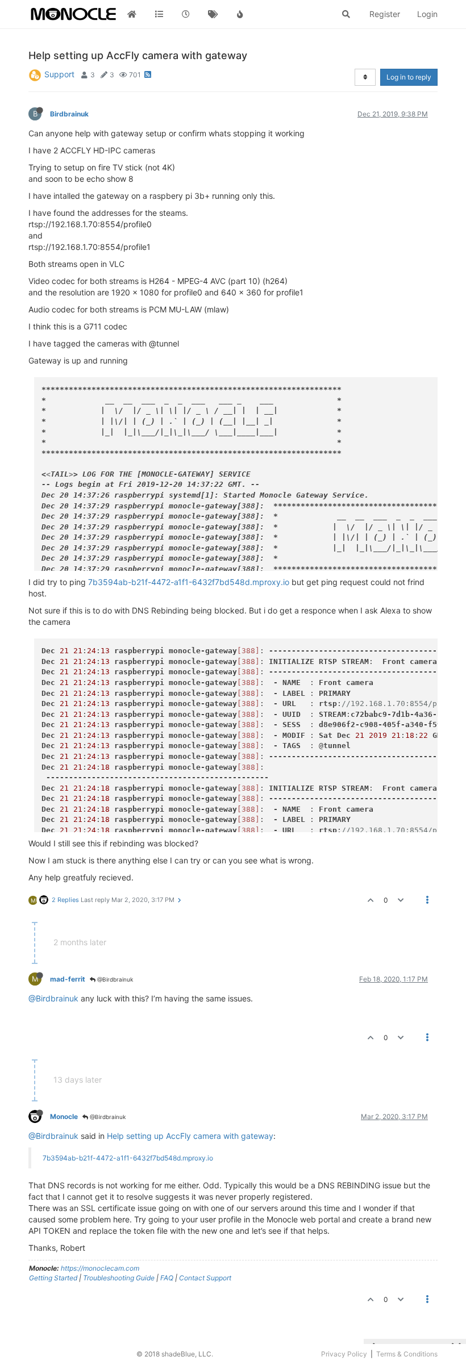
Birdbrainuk (69, 114)
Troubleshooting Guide (119, 1278)
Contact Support (205, 1278)
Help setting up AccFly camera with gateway (190, 1136)
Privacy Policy (344, 1354)
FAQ (166, 1278)
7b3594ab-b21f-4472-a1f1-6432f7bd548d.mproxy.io (188, 582)
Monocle (64, 1116)
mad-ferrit (67, 979)
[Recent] (185, 14)
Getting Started (53, 1278)
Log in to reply (408, 77)
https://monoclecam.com (100, 1268)
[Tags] (213, 14)
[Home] (131, 14)
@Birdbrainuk (114, 979)
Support (59, 74)
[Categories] (159, 14)
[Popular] (239, 14)
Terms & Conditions (407, 1354)
